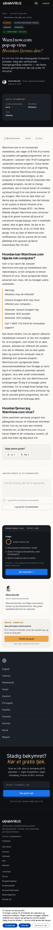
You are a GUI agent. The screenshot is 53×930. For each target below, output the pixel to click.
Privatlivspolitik (8, 885)
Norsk (5, 730)
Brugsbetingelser (9, 881)
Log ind (45, 3)
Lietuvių (6, 675)
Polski (5, 689)
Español (6, 709)
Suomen (6, 723)
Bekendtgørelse (9, 895)
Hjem (4, 13)
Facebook (6, 841)
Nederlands (8, 682)
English (6, 669)
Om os (5, 876)
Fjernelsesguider (18, 13)
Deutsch (6, 696)
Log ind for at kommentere (26, 507)
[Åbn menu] (36, 3)
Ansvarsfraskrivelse (10, 890)
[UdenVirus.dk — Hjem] (12, 3)
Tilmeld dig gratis (26, 639)
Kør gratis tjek (26, 793)
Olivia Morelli (14, 81)
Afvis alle (24, 925)
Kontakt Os (6, 899)
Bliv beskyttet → (26, 572)
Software (6, 856)
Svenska (6, 716)
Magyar (6, 737)
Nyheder (6, 865)
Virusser (5, 852)
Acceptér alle (10, 925)
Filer (4, 861)
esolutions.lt (16, 836)
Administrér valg (41, 925)
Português (7, 703)
